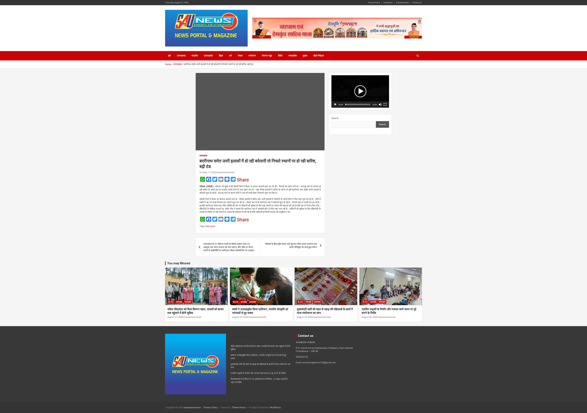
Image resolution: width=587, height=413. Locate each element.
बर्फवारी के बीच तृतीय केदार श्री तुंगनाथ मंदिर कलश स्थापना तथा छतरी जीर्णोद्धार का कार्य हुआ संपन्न (291, 246)
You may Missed (178, 263)
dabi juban (210, 226)
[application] (360, 91)
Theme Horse (239, 407)
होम (169, 55)
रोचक (240, 55)
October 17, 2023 (207, 172)
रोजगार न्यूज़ (267, 55)
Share (243, 179)
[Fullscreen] (385, 104)
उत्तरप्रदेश (208, 55)
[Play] (335, 104)
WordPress (275, 407)
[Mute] (380, 104)
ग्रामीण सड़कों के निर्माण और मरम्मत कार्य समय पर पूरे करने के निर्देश (258, 373)
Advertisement (402, 2)
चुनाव (305, 55)
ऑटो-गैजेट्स (318, 55)
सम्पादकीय (292, 55)
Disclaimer (388, 2)
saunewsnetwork (225, 172)
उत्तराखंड (179, 302)
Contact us (417, 2)
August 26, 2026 (370, 317)
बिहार (221, 55)
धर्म (230, 55)
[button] (360, 91)
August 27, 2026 (175, 317)
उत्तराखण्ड (181, 55)
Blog (170, 302)
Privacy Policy (374, 2)
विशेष (280, 55)
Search (334, 118)
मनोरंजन (252, 55)
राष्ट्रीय (195, 55)
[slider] (357, 104)
